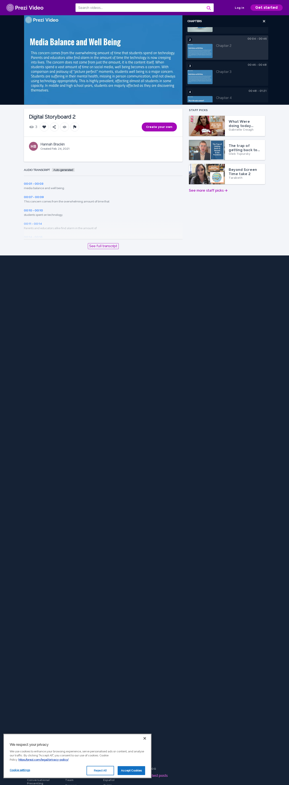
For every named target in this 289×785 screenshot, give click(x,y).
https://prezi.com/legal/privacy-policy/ (43, 759)
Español (109, 780)
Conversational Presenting (38, 781)
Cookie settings (20, 770)
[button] (264, 21)
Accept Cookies (131, 770)
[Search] (208, 8)
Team (69, 780)
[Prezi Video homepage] (24, 7)
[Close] (144, 738)
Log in (239, 7)
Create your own (159, 126)
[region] (77, 756)
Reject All (100, 770)
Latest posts (158, 776)
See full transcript (103, 246)
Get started (266, 8)
